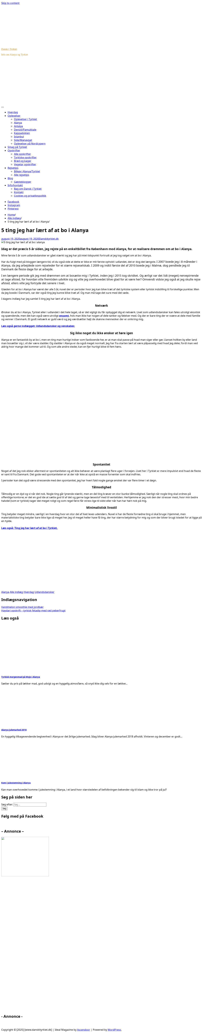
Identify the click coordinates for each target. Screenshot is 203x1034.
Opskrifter (14, 150)
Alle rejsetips (21, 175)
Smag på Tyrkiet (17, 147)
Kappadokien (22, 133)
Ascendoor (83, 1029)
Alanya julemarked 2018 (14, 729)
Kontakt (18, 192)
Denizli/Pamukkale (25, 129)
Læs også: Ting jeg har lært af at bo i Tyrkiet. (29, 528)
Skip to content (10, 3)
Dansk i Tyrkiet (9, 49)
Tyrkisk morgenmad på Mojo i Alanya (20, 676)
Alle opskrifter (22, 154)
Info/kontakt (15, 185)
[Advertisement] (101, 81)
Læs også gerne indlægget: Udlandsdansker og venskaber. (38, 326)
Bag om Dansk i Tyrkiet (28, 188)
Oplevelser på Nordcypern (30, 143)
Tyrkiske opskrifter (25, 157)
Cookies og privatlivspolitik (30, 195)
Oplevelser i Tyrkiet (25, 119)
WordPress (114, 1029)
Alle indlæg (16, 592)
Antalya (18, 126)
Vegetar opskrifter (25, 164)
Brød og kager (22, 161)
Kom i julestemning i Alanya (16, 782)
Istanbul (19, 136)
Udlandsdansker (44, 592)
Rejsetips (13, 168)
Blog (10, 178)
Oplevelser (14, 115)
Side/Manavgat (23, 140)
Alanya (18, 122)
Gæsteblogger (22, 182)
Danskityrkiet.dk (49, 238)
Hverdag (13, 112)
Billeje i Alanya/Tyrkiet (27, 171)
